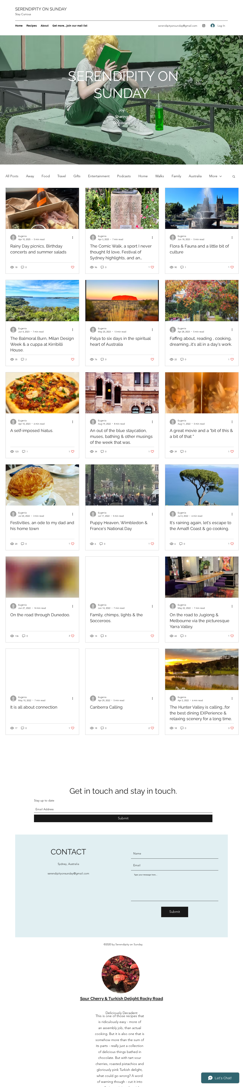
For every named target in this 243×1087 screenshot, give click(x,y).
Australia (195, 176)
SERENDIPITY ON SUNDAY (41, 8)
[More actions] (74, 237)
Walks (159, 176)
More (213, 176)
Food (46, 176)
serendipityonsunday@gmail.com (177, 25)
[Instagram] (204, 26)
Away (30, 176)
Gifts (76, 176)
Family (176, 176)
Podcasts (124, 176)
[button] (234, 177)
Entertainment (99, 176)
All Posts (12, 176)
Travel (61, 176)
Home (143, 176)
